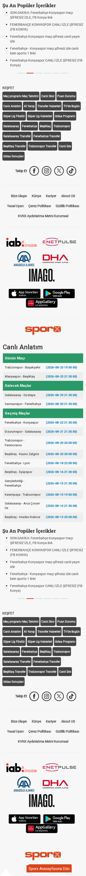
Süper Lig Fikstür (14, 116)
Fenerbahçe (29, 126)
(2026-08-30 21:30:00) (61, 404)
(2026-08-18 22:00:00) (61, 463)
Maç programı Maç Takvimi (20, 96)
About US (68, 196)
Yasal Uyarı (15, 206)
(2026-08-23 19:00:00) (61, 367)
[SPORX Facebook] (34, 171)
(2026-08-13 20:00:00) (61, 517)
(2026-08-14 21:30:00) (61, 506)
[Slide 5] (64, 73)
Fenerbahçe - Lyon (17, 463)
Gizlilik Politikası (67, 206)
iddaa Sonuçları (13, 156)
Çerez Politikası (39, 206)
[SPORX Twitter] (59, 171)
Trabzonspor (62, 126)
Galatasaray (11, 126)
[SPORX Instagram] (46, 171)
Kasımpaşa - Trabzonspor (23, 494)
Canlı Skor (47, 96)
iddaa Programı (65, 116)
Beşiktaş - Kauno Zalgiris (22, 454)
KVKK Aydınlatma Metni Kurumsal (43, 216)
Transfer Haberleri (49, 106)
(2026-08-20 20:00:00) (61, 443)
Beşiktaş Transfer (14, 146)
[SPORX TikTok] (71, 171)
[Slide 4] (55, 73)
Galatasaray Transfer (17, 136)
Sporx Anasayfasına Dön (49, 868)
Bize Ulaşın (19, 196)
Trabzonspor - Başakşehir (22, 367)
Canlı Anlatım (12, 106)
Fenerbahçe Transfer (46, 136)
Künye (36, 196)
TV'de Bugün (72, 106)
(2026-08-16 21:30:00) (61, 472)
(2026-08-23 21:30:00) (61, 376)
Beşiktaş (45, 126)
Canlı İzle (65, 146)
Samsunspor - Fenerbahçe (23, 404)
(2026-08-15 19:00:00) (61, 494)
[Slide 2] (38, 73)
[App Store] (25, 293)
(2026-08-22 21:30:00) (61, 422)
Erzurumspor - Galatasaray (23, 431)
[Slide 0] (21, 73)
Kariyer (51, 196)
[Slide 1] (30, 73)
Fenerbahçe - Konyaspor (21, 422)
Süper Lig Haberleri (40, 116)
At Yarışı (29, 106)
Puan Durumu (66, 96)
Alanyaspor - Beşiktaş (20, 376)
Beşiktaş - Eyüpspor (18, 472)
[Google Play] (59, 293)
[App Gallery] (42, 302)
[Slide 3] (47, 73)
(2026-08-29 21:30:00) (61, 395)
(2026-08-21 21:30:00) (61, 431)
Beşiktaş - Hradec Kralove (22, 517)
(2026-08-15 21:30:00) (61, 483)
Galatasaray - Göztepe (20, 395)
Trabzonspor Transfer (42, 146)
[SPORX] (43, 330)
